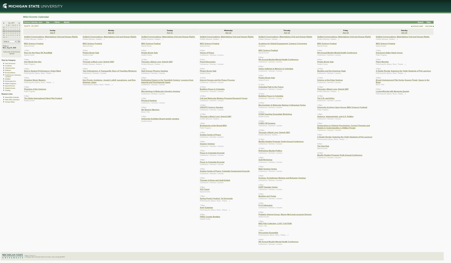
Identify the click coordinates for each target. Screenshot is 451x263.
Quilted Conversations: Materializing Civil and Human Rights (51, 37)
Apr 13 (287, 33)
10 (9, 31)
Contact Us (32, 255)
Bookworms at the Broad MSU (213, 126)
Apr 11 (170, 33)
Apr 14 (346, 33)
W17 (4, 35)
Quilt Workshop (265, 160)
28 (11, 27)
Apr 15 (404, 33)
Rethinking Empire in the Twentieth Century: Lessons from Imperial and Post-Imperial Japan (167, 81)
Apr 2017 (11, 23)
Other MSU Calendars (12, 100)
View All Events (10, 63)
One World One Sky (32, 62)
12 (13, 31)
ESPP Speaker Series (268, 187)
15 (19, 31)
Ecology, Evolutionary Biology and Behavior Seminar (282, 178)
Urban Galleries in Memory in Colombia (276, 69)
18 (11, 33)
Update (11, 54)
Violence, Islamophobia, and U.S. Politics (335, 116)
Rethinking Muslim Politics (270, 151)
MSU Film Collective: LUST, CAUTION (275, 223)
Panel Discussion (208, 62)
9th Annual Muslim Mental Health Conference (278, 59)
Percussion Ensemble (268, 233)
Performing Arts (10, 81)
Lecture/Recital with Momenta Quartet (392, 91)
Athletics (8, 70)
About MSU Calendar (12, 97)
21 (17, 33)
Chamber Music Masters (35, 80)
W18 (4, 37)
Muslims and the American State (331, 71)
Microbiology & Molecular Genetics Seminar (160, 91)
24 (9, 35)
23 (6, 35)
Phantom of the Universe (35, 89)
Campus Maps (10, 102)
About (26, 255)
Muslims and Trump (267, 196)
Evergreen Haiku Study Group (389, 53)
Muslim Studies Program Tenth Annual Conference (281, 141)
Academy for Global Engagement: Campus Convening (283, 44)
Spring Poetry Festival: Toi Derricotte (216, 198)
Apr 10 (111, 33)
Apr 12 (228, 33)
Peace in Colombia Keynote (212, 153)
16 (6, 33)
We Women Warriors (150, 110)
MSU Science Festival (33, 44)
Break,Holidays (10, 73)
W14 (4, 29)
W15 (4, 31)
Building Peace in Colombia (212, 89)
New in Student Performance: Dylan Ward (42, 71)
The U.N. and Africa (325, 98)
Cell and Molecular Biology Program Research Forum (223, 98)
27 (9, 27)
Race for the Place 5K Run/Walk (38, 53)
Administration (10, 68)
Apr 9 (52, 33)
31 (17, 27)
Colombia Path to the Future (271, 87)
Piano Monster (382, 62)
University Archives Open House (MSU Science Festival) (342, 107)
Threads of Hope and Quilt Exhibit (215, 180)
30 (15, 27)
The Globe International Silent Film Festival (43, 98)
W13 (4, 27)
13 (15, 31)
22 (19, 33)
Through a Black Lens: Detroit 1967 (98, 62)
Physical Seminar (149, 100)
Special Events (10, 86)
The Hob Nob (323, 146)
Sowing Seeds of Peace (210, 135)
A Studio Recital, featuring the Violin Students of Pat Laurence (344, 137)
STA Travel (204, 189)
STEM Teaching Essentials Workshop (275, 114)
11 (11, 31)
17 (9, 33)
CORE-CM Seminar (267, 123)
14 (17, 31)
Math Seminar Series (268, 169)
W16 (4, 33)
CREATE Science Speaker (211, 107)
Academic (8, 66)
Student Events (10, 88)
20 (15, 33)
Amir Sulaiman (206, 208)
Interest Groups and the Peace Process (217, 80)
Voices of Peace (207, 53)
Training (7, 90)
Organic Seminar (207, 144)
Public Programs (10, 83)
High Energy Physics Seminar (154, 71)
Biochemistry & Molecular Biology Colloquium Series (282, 105)
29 (13, 27)
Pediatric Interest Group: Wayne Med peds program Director (285, 214)
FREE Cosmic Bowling (210, 217)
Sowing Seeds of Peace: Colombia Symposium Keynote (225, 171)
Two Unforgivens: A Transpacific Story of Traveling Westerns (110, 71)
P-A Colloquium (265, 205)
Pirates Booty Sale (91, 53)
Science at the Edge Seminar (330, 80)
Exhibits (7, 79)
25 (11, 35)
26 (6, 27)
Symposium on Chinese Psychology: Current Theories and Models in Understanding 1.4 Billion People (343, 127)
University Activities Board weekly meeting (160, 119)
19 (13, 33)
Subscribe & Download (11, 52)
